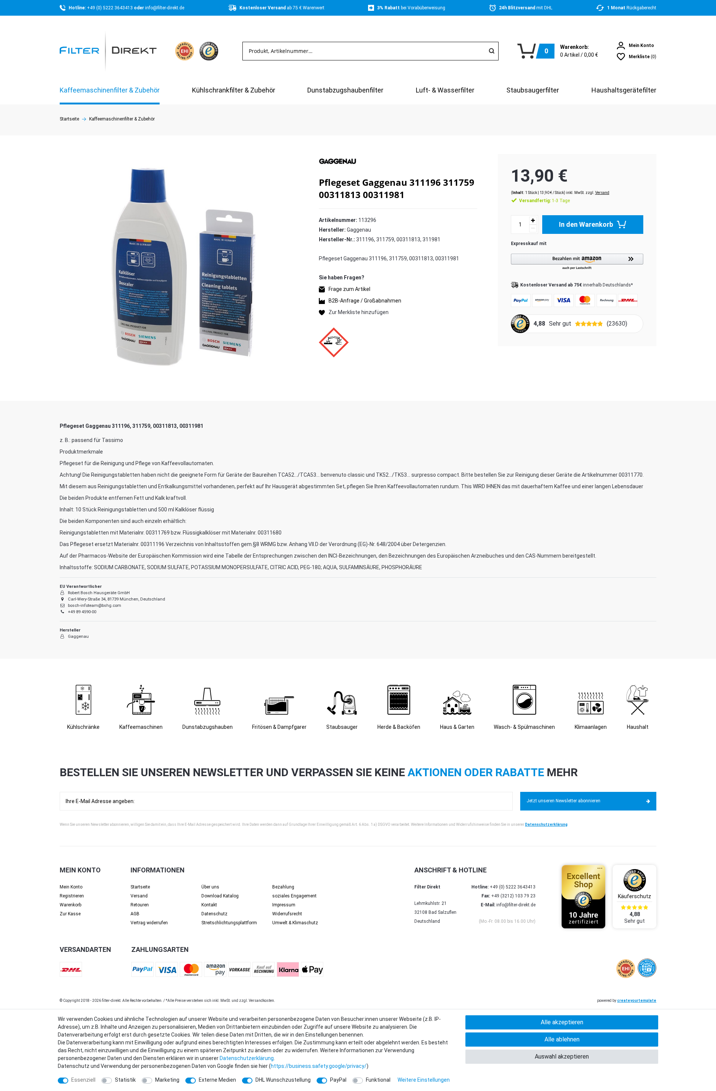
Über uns (210, 887)
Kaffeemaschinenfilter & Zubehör (110, 90)
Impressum (283, 904)
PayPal (338, 1080)
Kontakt (209, 904)
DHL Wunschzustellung (283, 1080)
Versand (602, 193)
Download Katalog (220, 896)
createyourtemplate (636, 1000)
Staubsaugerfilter (532, 90)
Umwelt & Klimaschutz (295, 922)
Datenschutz (214, 913)
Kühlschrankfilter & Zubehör (233, 90)
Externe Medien (217, 1080)
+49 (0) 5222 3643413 (110, 7)
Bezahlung (283, 887)
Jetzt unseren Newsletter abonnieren (563, 800)
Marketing (167, 1080)
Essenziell (83, 1080)
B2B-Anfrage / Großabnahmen (365, 301)
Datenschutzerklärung (546, 824)
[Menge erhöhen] (533, 221)
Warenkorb (70, 904)
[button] (577, 262)
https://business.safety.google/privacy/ (319, 1066)
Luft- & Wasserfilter (445, 90)
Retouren (140, 904)
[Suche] (491, 51)
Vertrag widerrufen (149, 922)
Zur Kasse (70, 913)
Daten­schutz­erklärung (247, 1058)
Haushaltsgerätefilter (623, 90)
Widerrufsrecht (287, 913)
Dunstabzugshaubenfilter (345, 90)
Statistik (125, 1080)
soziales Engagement (294, 896)
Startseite (69, 119)
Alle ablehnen (562, 1039)
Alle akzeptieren (562, 1022)
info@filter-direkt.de (164, 7)
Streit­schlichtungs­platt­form (229, 922)
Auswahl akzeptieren (562, 1056)
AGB (135, 913)
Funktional (378, 1080)
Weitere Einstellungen (424, 1080)
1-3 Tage (544, 200)
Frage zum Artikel (349, 289)
